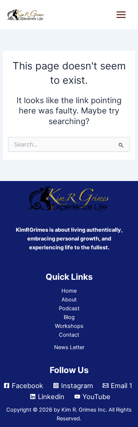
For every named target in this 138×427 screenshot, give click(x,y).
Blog (69, 317)
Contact (69, 335)
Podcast (69, 308)
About (69, 299)
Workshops (69, 326)
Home (69, 290)
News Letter (69, 347)
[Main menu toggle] (121, 14)
